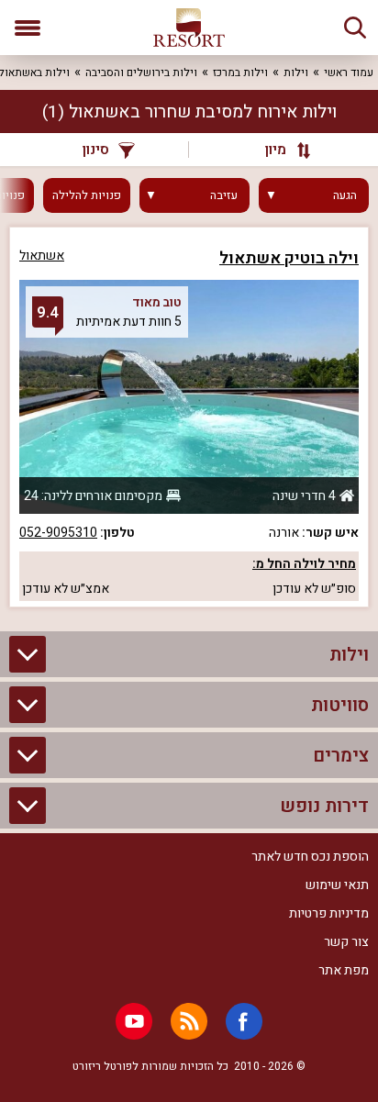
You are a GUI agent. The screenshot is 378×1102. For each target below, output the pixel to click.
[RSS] (189, 1021)
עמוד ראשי (348, 72)
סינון (96, 149)
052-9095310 (58, 532)
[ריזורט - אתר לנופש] (189, 27)
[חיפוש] (355, 27)
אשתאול (41, 255)
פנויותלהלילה (86, 195)
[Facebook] (244, 1021)
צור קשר (346, 942)
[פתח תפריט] (27, 27)
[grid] (189, 417)
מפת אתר (343, 970)
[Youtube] (134, 1021)
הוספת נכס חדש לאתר (310, 856)
